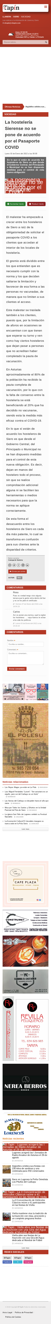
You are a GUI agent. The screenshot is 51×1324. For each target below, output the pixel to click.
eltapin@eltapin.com (12, 23)
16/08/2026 (17, 1208)
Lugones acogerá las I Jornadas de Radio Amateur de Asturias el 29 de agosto (29, 1155)
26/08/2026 (17, 1161)
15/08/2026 (17, 1221)
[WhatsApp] (9, 565)
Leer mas (25, 829)
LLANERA (7, 17)
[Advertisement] (25, 75)
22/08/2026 (17, 1174)
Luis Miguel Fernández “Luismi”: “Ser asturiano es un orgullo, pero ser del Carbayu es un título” (26, 794)
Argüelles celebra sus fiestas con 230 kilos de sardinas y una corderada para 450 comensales (35, 107)
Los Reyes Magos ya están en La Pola (26, 787)
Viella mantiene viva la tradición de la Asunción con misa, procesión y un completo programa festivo (29, 1215)
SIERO (16, 17)
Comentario (12, 650)
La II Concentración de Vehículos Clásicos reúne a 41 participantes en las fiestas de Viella (28, 1202)
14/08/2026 (17, 1243)
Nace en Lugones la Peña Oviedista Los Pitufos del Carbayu (30, 1180)
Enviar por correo (17, 571)
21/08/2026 (17, 1185)
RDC (19, 578)
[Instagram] (22, 565)
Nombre (11, 640)
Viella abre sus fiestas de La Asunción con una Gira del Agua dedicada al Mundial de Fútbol (28, 1237)
